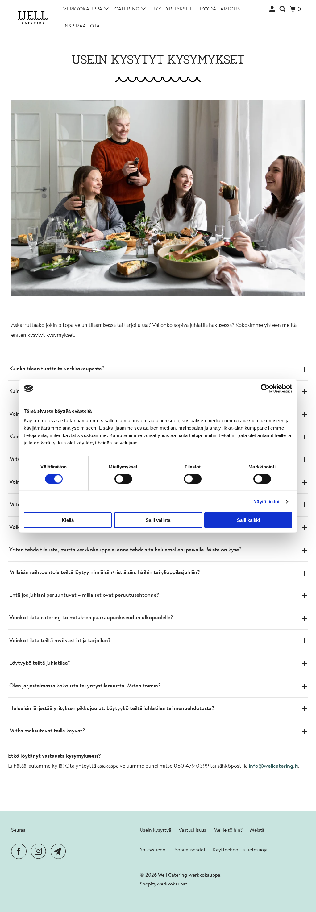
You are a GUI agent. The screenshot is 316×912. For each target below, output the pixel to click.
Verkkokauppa (83, 9)
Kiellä (68, 520)
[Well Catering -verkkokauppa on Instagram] (40, 851)
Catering (127, 9)
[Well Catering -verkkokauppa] (33, 17)
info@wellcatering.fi (273, 766)
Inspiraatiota (81, 26)
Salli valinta (158, 520)
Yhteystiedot (153, 850)
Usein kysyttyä (155, 830)
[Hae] (283, 9)
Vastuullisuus (192, 830)
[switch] (123, 479)
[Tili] (273, 9)
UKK (156, 9)
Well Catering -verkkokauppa (189, 875)
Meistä (257, 830)
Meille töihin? (228, 830)
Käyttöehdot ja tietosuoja (240, 850)
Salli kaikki (248, 520)
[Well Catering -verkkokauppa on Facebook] (20, 851)
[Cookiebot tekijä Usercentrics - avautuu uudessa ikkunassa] (265, 388)
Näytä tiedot (266, 501)
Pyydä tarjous (220, 9)
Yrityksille (180, 9)
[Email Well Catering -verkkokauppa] (60, 851)
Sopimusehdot (190, 850)
